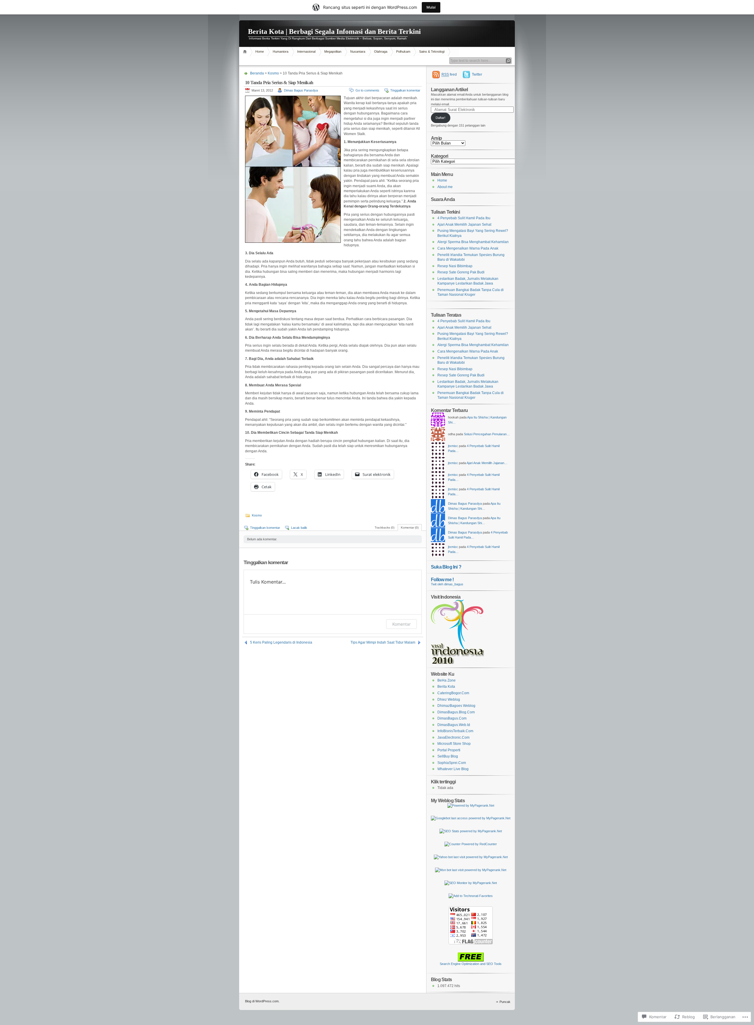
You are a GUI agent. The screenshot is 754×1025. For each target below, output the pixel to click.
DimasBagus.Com (452, 718)
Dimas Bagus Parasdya (301, 90)
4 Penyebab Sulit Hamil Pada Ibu (463, 218)
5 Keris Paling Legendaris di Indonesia (281, 642)
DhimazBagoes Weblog (456, 706)
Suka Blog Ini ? (446, 566)
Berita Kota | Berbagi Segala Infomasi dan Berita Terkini (334, 31)
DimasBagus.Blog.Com (456, 712)
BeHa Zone (446, 680)
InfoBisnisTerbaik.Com (455, 731)
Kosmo (273, 73)
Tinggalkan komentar (405, 90)
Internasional (306, 51)
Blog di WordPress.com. (262, 1001)
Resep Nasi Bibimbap (454, 266)
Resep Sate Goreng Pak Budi (461, 272)
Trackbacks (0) (384, 527)
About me (445, 187)
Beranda (245, 51)
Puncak (505, 1002)
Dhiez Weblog (448, 699)
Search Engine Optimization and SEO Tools (471, 964)
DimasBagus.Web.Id (453, 725)
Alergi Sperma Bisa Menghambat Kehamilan (473, 242)
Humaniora (280, 51)
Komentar (401, 624)
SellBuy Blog (447, 756)
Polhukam (403, 51)
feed (449, 74)
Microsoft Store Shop (454, 744)
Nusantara (357, 51)
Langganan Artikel (449, 89)
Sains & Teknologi (431, 51)
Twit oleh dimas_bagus (447, 584)
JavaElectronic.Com (453, 737)
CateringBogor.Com (453, 693)
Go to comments (367, 90)
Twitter (477, 74)
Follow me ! (442, 579)
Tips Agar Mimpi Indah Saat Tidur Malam (382, 642)
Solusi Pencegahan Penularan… (487, 434)
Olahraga (380, 51)
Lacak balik (299, 527)
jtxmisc (453, 446)
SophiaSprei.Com (451, 763)
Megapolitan (332, 51)
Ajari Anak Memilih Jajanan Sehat (464, 224)
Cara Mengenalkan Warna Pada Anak (467, 248)
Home (259, 51)
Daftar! (440, 117)
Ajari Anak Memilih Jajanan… (487, 463)
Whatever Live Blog (453, 769)
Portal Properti (448, 750)
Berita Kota (446, 687)
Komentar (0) (410, 527)
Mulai (431, 7)
